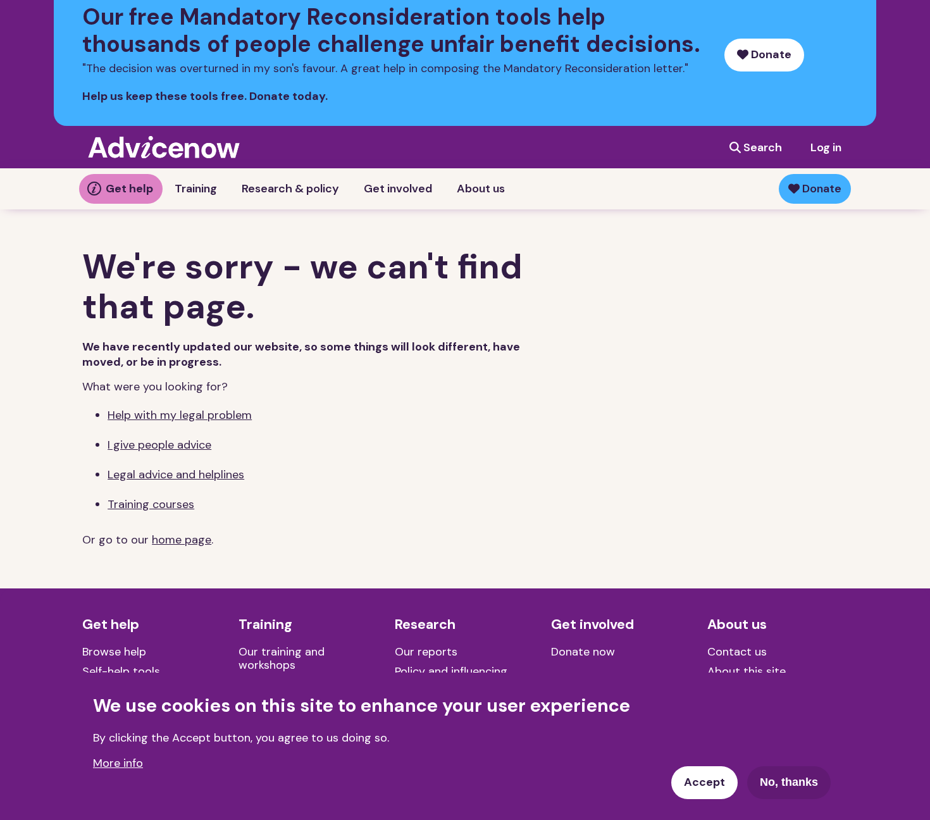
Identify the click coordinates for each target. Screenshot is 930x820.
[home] (163, 147)
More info (118, 762)
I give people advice (159, 444)
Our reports (426, 651)
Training (196, 188)
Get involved (398, 188)
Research (425, 624)
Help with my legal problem (180, 415)
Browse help (114, 651)
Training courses (151, 504)
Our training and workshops (282, 658)
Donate (769, 54)
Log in (825, 147)
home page (181, 539)
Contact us (737, 651)
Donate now (583, 651)
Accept (704, 782)
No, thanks (789, 782)
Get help (129, 188)
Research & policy (290, 188)
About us (481, 188)
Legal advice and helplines (176, 474)
